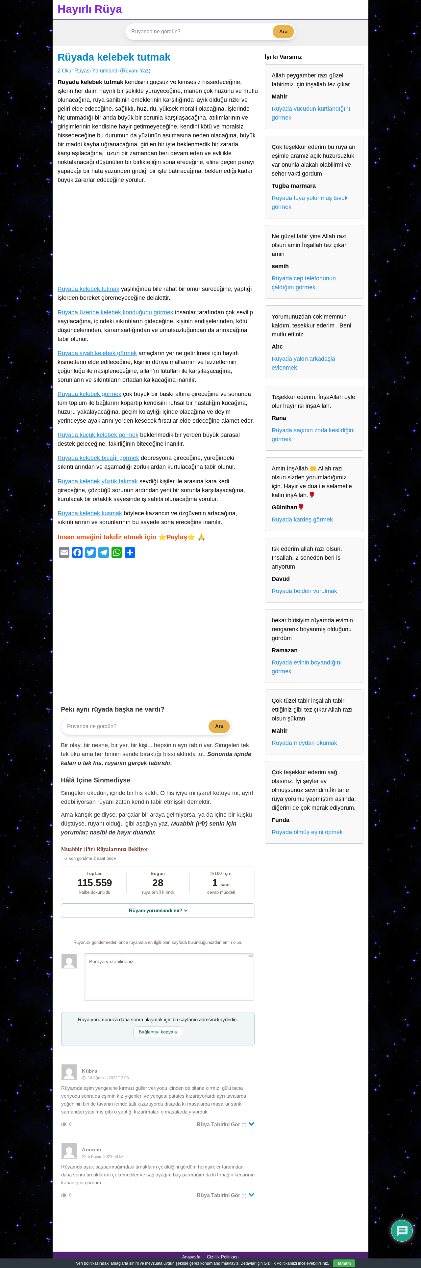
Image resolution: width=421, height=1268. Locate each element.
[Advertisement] (158, 236)
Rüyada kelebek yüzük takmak (98, 481)
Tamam (344, 1263)
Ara (283, 31)
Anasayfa (191, 1256)
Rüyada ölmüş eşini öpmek (307, 832)
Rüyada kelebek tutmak (114, 57)
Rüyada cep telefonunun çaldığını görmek (304, 283)
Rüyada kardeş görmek (302, 519)
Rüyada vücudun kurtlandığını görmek (311, 113)
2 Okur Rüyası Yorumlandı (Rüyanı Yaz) (104, 70)
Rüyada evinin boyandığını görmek (307, 667)
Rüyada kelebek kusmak (90, 513)
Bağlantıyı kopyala (158, 1031)
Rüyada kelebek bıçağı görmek (98, 458)
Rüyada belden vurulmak (304, 591)
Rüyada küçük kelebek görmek (98, 435)
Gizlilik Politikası (223, 1256)
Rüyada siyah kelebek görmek (97, 353)
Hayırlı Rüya (90, 9)
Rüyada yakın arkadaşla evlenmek (303, 363)
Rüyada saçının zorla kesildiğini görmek (313, 434)
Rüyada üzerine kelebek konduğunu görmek (115, 312)
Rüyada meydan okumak (304, 743)
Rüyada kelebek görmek (89, 394)
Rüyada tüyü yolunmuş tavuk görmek (310, 202)
